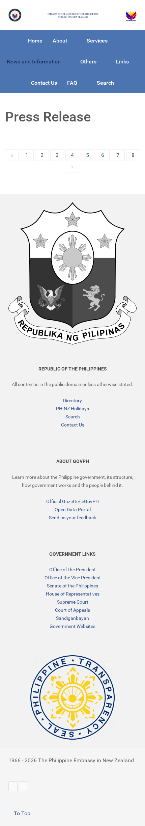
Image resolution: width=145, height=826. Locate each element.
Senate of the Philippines (72, 585)
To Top (21, 813)
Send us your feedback (72, 517)
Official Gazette (62, 501)
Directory (72, 400)
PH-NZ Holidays (72, 408)
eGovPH (90, 501)
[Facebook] (23, 786)
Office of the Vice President (73, 577)
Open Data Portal (73, 509)
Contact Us (72, 425)
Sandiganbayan (72, 618)
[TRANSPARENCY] (72, 697)
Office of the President (72, 569)
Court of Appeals (72, 610)
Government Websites (72, 626)
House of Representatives (72, 594)
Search (72, 416)
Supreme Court (72, 602)
